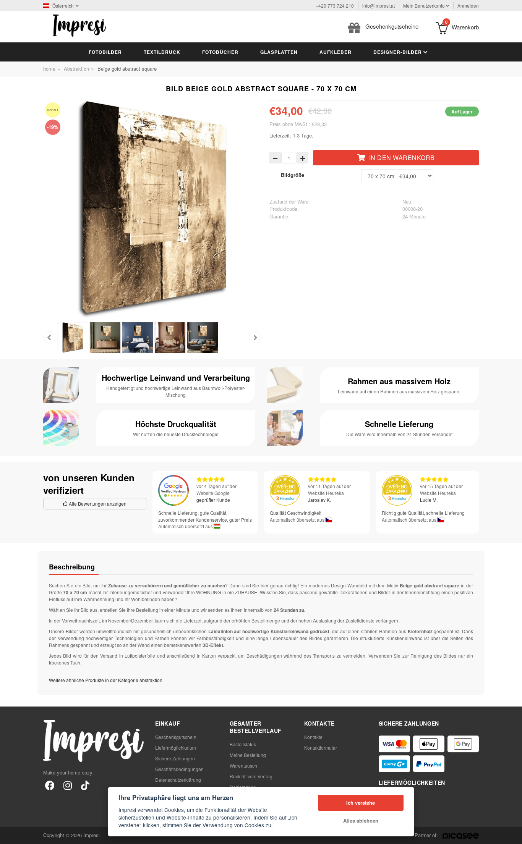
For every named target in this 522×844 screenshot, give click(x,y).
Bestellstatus (243, 744)
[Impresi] (79, 24)
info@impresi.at (378, 5)
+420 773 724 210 (335, 5)
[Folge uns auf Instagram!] (67, 785)
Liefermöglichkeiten (175, 747)
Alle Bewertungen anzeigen (97, 503)
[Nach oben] (512, 834)
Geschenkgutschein (175, 737)
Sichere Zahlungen (175, 758)
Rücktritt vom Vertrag (251, 776)
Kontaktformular (320, 747)
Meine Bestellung (248, 755)
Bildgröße (292, 174)
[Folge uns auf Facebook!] (50, 785)
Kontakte (313, 737)
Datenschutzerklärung (178, 779)
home (49, 68)
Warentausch (243, 765)
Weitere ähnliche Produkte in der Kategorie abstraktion (105, 680)
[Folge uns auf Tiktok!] (85, 785)
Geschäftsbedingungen (179, 769)
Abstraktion (76, 68)
